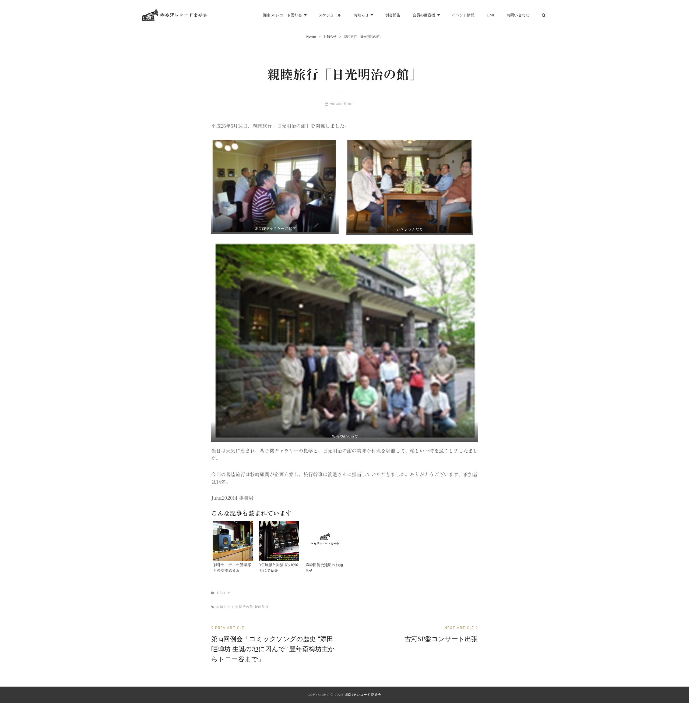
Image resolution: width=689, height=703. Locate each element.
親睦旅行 (262, 606)
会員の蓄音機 (424, 15)
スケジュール (330, 15)
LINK (491, 15)
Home (311, 36)
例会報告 (392, 15)
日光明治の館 (242, 606)
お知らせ (361, 15)
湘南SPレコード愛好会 (282, 15)
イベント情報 (463, 15)
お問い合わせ (518, 15)
